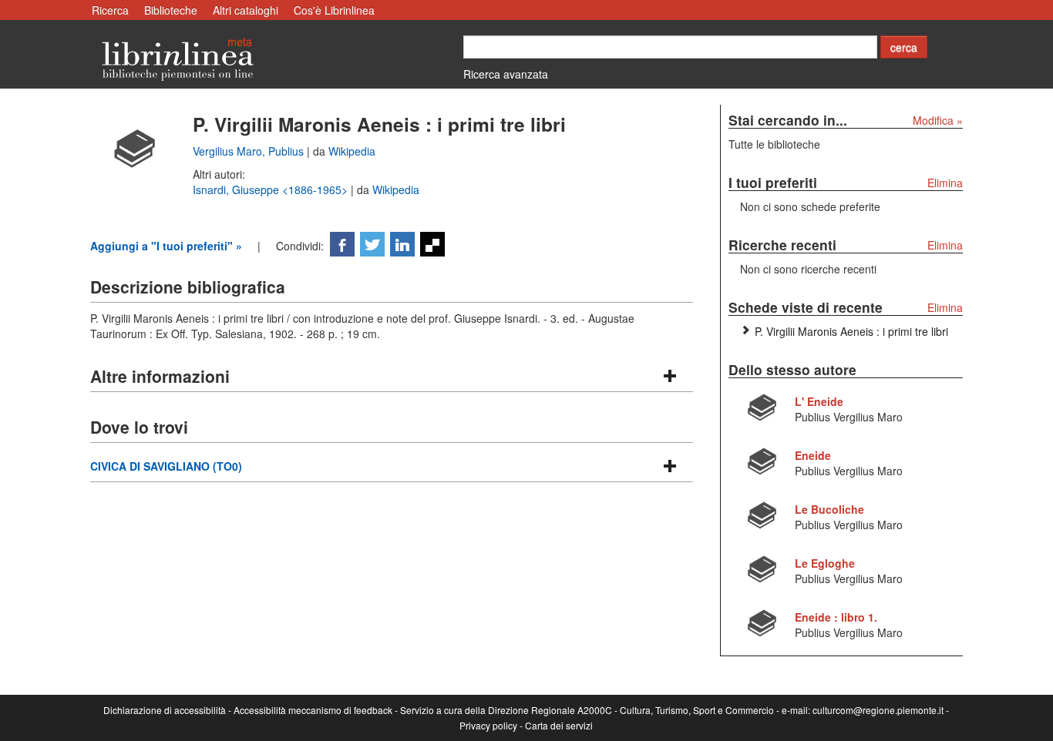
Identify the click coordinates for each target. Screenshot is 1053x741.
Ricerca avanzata (505, 74)
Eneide (813, 455)
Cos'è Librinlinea (334, 10)
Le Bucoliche (829, 509)
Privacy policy (488, 725)
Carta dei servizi (559, 725)
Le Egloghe (825, 563)
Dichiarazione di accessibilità (164, 709)
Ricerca (110, 10)
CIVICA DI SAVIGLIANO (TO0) (166, 466)
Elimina (945, 182)
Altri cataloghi (245, 10)
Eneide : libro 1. (836, 617)
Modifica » (938, 120)
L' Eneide (819, 401)
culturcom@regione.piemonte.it (878, 709)
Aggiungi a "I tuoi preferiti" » (166, 245)
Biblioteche (170, 10)
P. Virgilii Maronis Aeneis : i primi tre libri (851, 331)
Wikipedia (351, 151)
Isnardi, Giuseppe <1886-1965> (272, 189)
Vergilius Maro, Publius (250, 151)
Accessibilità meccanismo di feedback (313, 709)
